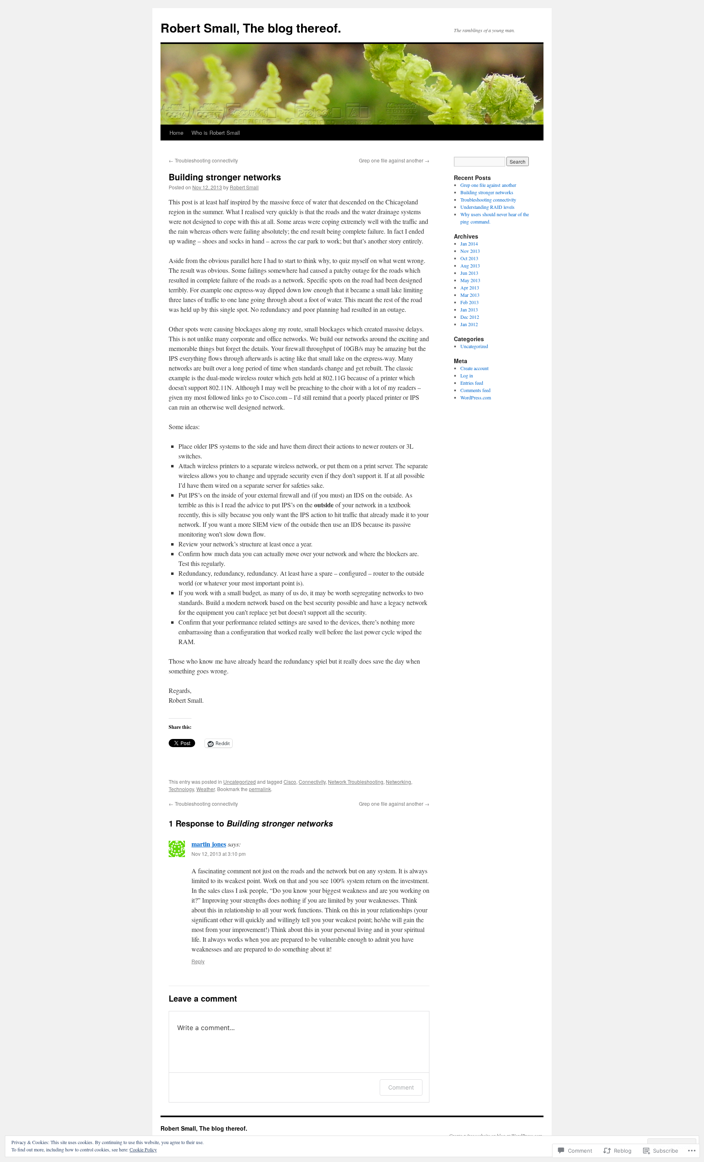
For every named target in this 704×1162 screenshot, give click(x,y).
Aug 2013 (470, 265)
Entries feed (471, 382)
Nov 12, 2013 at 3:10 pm (218, 853)
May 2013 (470, 280)
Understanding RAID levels (487, 207)
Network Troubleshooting (355, 781)
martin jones (208, 843)
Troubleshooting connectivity (203, 160)
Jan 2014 (469, 243)
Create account (474, 368)
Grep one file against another (394, 160)
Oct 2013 (469, 258)
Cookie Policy (143, 1149)
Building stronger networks (225, 177)
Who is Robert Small (215, 132)
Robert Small (244, 187)
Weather (205, 788)
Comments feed (475, 390)
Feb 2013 (469, 302)
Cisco (290, 781)
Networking (398, 781)
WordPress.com (475, 397)
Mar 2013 (470, 295)
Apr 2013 (469, 287)
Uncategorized (239, 781)
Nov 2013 (470, 251)
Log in (466, 375)
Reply (198, 961)
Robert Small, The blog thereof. (251, 27)
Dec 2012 (469, 317)
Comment (401, 1087)
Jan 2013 (469, 309)
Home (176, 132)
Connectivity (312, 781)
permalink (260, 788)
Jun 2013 (469, 273)
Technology (181, 788)
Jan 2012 (469, 324)
